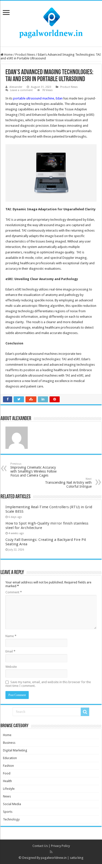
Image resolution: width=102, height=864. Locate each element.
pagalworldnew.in (54, 858)
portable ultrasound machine (33, 98)
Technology (11, 819)
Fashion (8, 766)
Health (7, 781)
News (7, 796)
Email (10, 651)
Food (6, 773)
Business (9, 742)
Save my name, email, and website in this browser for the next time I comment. (48, 684)
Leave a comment (21, 90)
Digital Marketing (15, 750)
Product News (25, 54)
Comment (13, 592)
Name (10, 636)
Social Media (12, 804)
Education (10, 758)
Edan (59, 98)
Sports (7, 812)
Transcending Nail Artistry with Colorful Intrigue (68, 482)
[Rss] (51, 852)
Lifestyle (9, 789)
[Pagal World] (51, 23)
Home (8, 54)
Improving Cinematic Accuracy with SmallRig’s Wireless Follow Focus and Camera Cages (33, 469)
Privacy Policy (60, 846)
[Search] (85, 712)
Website (11, 667)
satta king (76, 858)
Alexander (15, 87)
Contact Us (40, 846)
